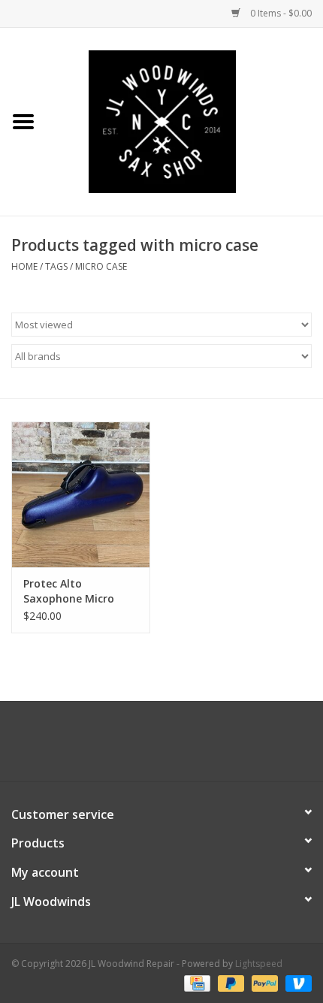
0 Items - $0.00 (280, 13)
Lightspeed (258, 963)
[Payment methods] (195, 982)
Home (24, 266)
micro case (101, 266)
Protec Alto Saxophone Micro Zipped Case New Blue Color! (80, 591)
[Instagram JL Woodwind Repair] (189, 747)
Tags (56, 266)
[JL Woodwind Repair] (185, 120)
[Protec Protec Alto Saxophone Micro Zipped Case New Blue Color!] (80, 494)
